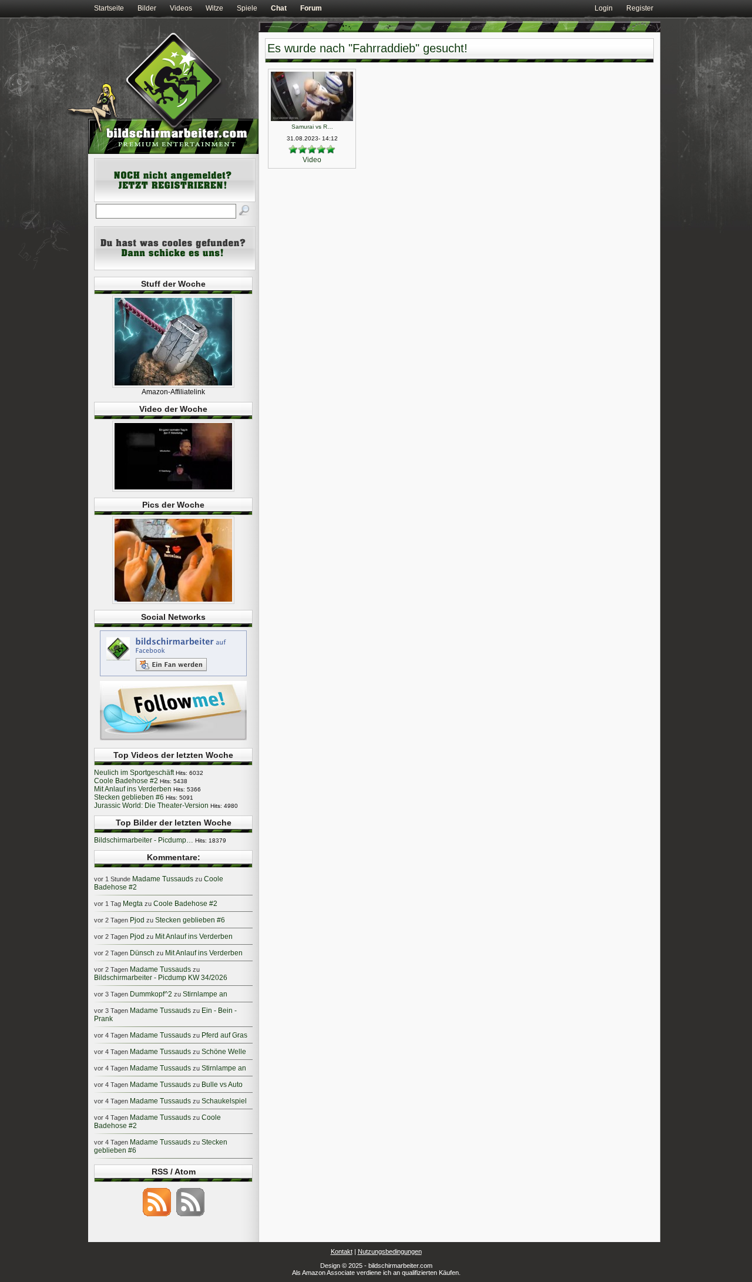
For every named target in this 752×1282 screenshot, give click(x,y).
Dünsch (142, 953)
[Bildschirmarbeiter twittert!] (173, 740)
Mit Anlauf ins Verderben (133, 789)
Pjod (137, 920)
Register (639, 8)
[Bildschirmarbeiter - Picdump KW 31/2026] (173, 602)
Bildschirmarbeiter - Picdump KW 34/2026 (160, 978)
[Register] (175, 200)
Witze (214, 8)
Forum (311, 8)
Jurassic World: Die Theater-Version (151, 805)
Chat (279, 8)
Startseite (109, 8)
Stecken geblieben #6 (129, 797)
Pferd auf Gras (224, 1035)
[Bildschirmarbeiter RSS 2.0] (157, 1215)
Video (312, 160)
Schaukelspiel (224, 1101)
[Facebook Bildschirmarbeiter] (173, 676)
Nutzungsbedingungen (390, 1251)
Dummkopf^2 (151, 994)
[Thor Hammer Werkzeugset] (173, 385)
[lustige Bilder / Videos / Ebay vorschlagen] (175, 268)
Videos (181, 8)
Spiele (247, 8)
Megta (133, 904)
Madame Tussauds (162, 879)
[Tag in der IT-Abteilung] (173, 489)
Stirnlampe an (205, 994)
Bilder (146, 8)
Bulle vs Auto (222, 1084)
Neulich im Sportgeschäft (134, 772)
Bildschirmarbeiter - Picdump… (143, 840)
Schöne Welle (224, 1052)
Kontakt (341, 1251)
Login (604, 8)
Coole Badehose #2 (126, 781)
